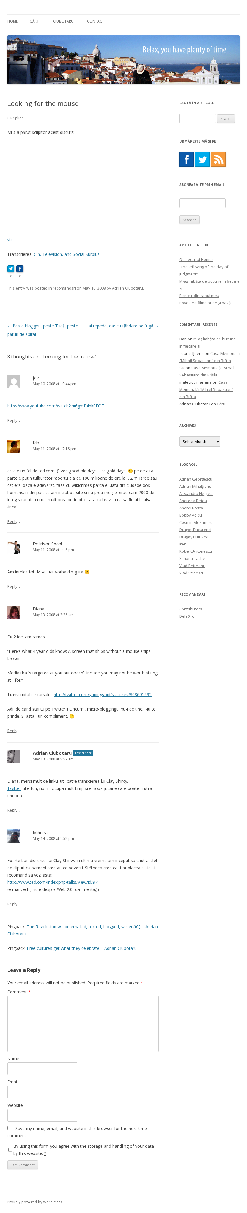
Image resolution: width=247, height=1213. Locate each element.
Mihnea (40, 832)
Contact (95, 21)
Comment (18, 992)
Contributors (190, 609)
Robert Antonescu (195, 551)
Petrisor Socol (47, 544)
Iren (182, 544)
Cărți (35, 21)
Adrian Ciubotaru (127, 288)
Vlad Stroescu (192, 573)
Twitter (14, 788)
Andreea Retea (193, 500)
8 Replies (15, 118)
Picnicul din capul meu (199, 295)
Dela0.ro (187, 616)
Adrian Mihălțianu (195, 486)
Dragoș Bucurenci (195, 529)
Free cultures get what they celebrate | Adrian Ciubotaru (82, 948)
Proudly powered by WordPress (34, 1202)
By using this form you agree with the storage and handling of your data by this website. (83, 1149)
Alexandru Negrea (196, 493)
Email (12, 1082)
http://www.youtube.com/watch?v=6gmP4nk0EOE (55, 406)
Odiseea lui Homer (196, 259)
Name (13, 1058)
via (10, 240)
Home (12, 21)
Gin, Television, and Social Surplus (67, 254)
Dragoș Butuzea (193, 536)
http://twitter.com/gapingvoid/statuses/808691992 (103, 694)
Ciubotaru (63, 21)
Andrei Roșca (191, 508)
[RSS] (218, 159)
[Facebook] (186, 159)
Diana (38, 609)
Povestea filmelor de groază (205, 303)
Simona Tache (192, 558)
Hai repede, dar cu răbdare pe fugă (122, 326)
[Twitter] (202, 159)
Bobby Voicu (190, 515)
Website (15, 1105)
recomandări (64, 288)
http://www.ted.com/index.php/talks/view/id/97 (52, 882)
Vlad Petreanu (192, 565)
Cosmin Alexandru (196, 522)
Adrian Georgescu (195, 479)
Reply (12, 420)
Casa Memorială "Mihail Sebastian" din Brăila (206, 389)
